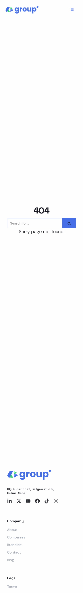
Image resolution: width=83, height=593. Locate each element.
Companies (16, 537)
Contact (14, 552)
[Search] (69, 223)
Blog (10, 560)
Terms (12, 586)
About (12, 529)
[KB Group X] (22, 10)
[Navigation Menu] (72, 9)
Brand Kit (14, 544)
